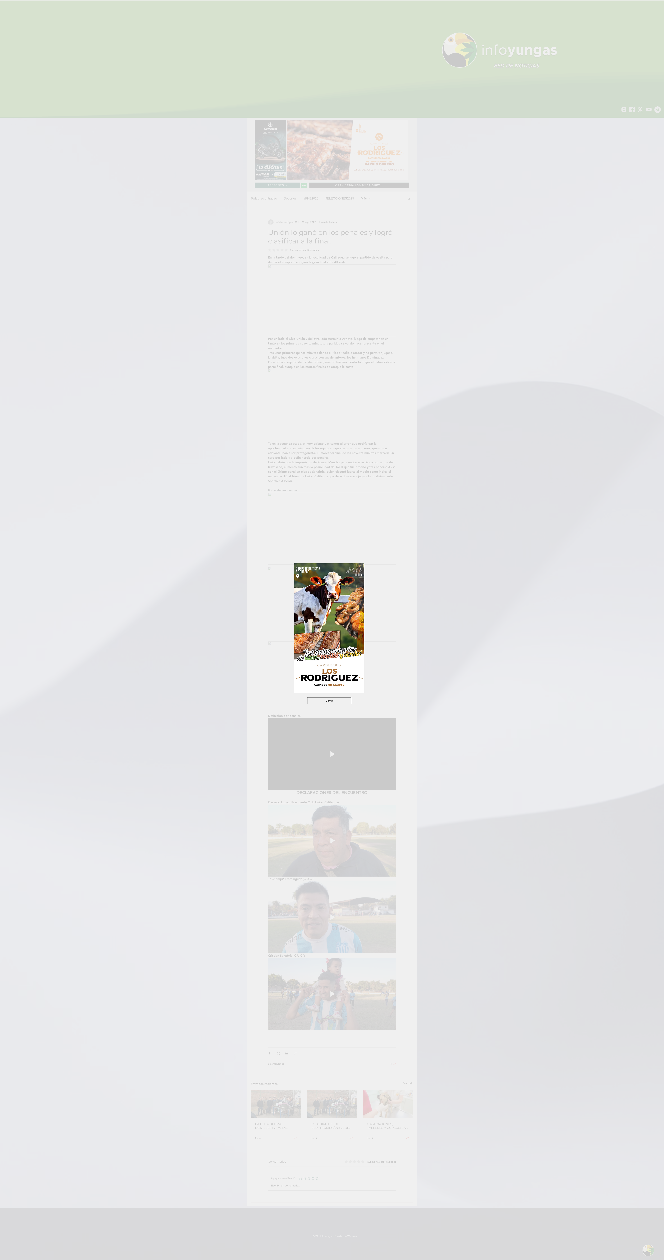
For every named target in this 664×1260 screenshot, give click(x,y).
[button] (329, 700)
